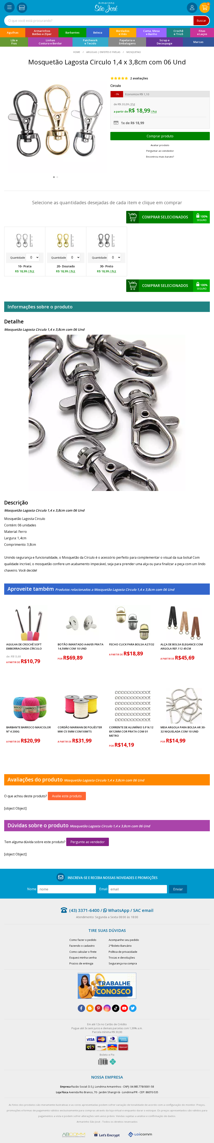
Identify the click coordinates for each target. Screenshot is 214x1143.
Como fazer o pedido (82, 940)
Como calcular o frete (83, 952)
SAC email (143, 910)
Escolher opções (160, 136)
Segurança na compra (123, 963)
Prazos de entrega (81, 963)
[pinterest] (98, 1008)
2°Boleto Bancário (120, 946)
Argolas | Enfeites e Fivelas (103, 52)
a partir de (13, 662)
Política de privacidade (123, 952)
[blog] (90, 1008)
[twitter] (132, 1008)
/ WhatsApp (114, 910)
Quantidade (18, 257)
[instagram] (107, 1008)
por (60, 658)
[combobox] (107, 20)
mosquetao (133, 52)
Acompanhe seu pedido (124, 940)
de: (8, 656)
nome (31, 889)
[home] (106, 11)
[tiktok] (115, 1008)
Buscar (201, 21)
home (77, 52)
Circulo (115, 85)
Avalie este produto (67, 796)
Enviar (178, 889)
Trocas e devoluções (122, 957)
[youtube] (124, 1008)
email (103, 889)
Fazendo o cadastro (82, 946)
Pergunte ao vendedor (87, 842)
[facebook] (81, 1008)
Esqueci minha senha (83, 957)
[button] (54, 177)
